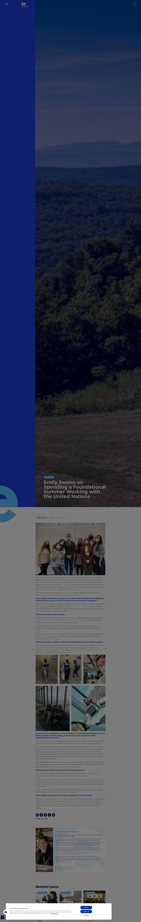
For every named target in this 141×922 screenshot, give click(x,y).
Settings (86, 915)
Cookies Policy (54, 913)
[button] (5, 912)
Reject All (86, 911)
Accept (86, 907)
